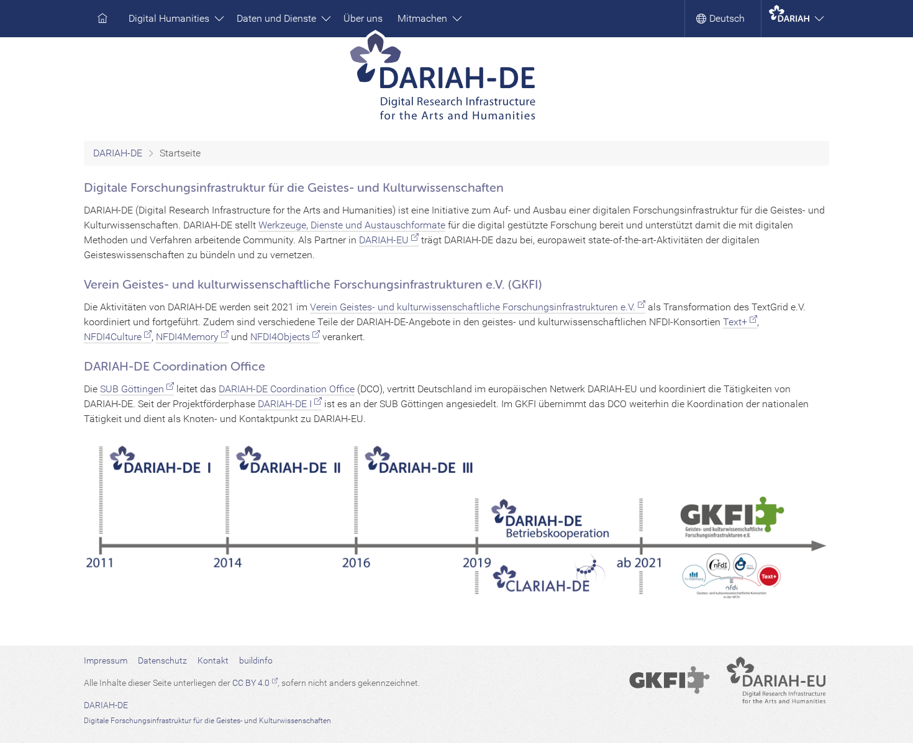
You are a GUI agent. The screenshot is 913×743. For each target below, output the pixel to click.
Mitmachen (423, 18)
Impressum (105, 660)
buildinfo (256, 660)
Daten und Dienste (278, 18)
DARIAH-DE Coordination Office (287, 389)
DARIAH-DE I (285, 404)
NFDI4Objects (280, 337)
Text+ (735, 322)
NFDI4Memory (187, 337)
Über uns (363, 18)
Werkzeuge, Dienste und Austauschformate (351, 225)
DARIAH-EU (384, 240)
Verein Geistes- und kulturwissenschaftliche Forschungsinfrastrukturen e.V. (472, 307)
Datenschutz (162, 660)
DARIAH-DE (117, 153)
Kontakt (213, 660)
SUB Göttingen (132, 389)
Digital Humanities (170, 18)
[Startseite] (457, 80)
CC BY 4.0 (251, 683)
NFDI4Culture (113, 337)
